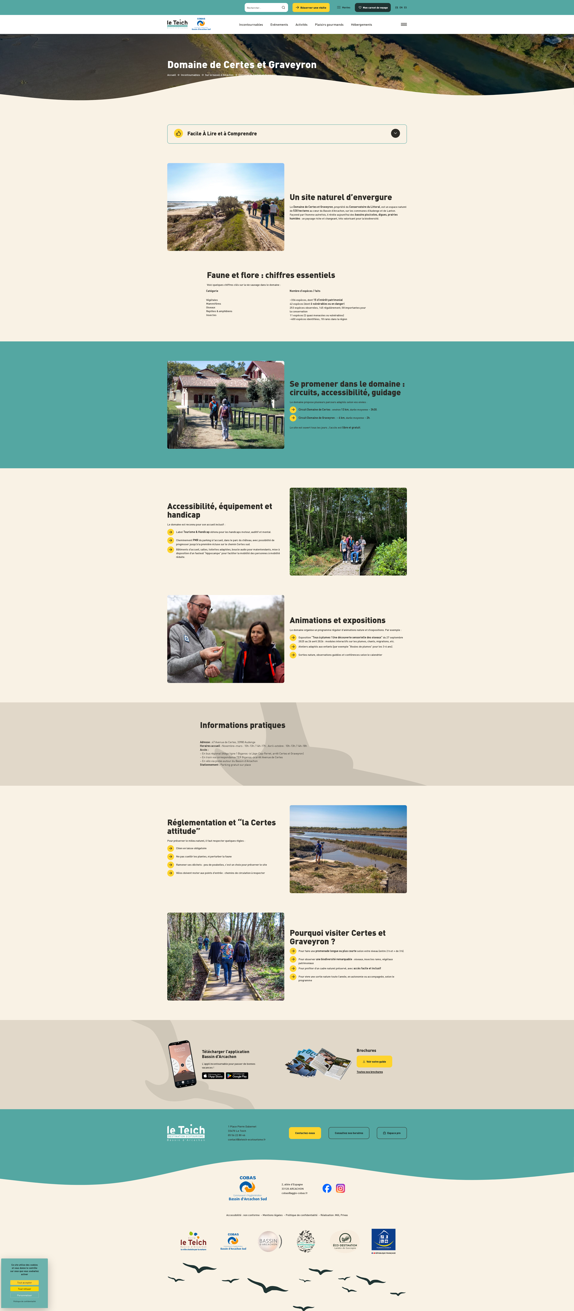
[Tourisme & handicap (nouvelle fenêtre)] (384, 1241)
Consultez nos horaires (349, 1133)
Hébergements (361, 24)
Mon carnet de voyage (375, 7)
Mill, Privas (341, 1215)
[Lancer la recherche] (283, 7)
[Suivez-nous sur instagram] (340, 1192)
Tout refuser (24, 1288)
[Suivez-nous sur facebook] (327, 1192)
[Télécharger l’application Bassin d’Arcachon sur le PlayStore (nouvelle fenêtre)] (237, 1078)
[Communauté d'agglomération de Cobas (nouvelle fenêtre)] (201, 24)
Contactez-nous (305, 1133)
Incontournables (251, 24)
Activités (301, 24)
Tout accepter (24, 1282)
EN (401, 7)
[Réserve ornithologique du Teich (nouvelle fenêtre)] (306, 1241)
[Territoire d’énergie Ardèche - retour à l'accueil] (177, 24)
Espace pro (394, 1133)
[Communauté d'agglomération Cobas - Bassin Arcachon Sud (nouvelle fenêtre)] (233, 1241)
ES (405, 7)
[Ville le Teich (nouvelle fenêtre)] (194, 1241)
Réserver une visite (313, 7)
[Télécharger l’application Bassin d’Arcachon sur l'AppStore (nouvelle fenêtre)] (213, 1078)
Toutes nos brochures (370, 1071)
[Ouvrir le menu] (404, 24)
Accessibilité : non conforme (243, 1215)
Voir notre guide (376, 1062)
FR (396, 7)
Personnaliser (24, 1295)
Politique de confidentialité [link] (24, 1301)
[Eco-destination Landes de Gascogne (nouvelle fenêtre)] (345, 1241)
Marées (346, 7)
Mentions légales (273, 1215)
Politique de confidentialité (301, 1215)
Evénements (279, 24)
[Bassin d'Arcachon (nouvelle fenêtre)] (270, 1241)
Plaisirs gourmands (329, 24)
